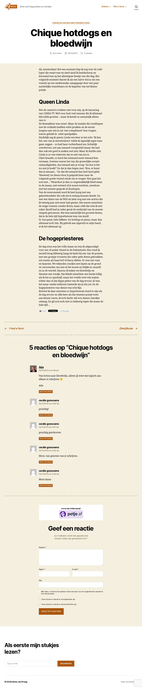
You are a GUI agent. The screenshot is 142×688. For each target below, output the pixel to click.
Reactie (42, 548)
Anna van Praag (19, 682)
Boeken (105, 6)
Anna (59, 53)
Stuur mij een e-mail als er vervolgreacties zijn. (58, 599)
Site (40, 580)
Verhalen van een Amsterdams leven (71, 23)
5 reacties (88, 53)
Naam (42, 569)
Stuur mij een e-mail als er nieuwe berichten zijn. (59, 604)
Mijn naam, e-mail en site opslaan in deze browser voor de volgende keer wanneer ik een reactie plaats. (72, 593)
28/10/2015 (72, 53)
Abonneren (66, 663)
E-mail (75, 569)
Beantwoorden (46, 391)
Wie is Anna (118, 6)
